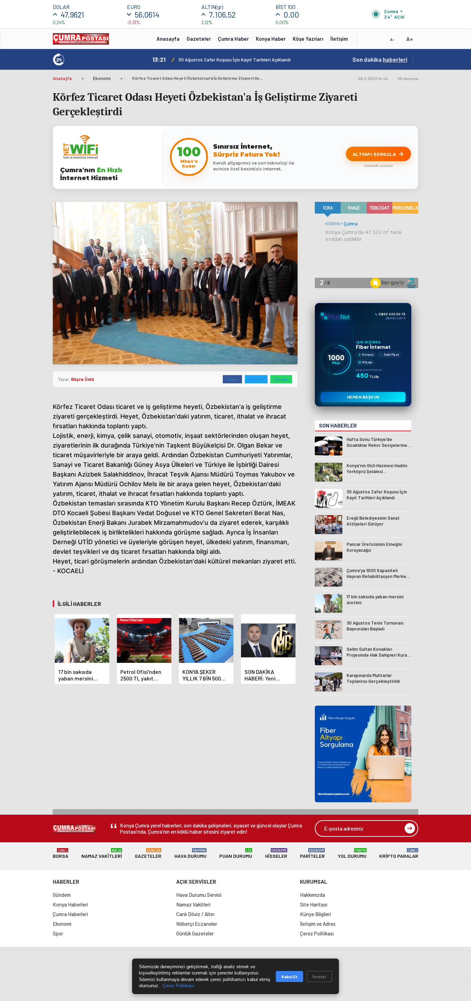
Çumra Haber (233, 39)
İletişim (339, 39)
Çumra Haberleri (70, 914)
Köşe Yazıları (308, 39)
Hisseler (276, 853)
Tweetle (256, 379)
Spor (58, 933)
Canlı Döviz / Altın (195, 914)
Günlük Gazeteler (195, 933)
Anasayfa (168, 39)
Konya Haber (271, 39)
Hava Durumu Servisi (198, 895)
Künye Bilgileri (315, 914)
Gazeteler (199, 39)
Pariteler (312, 853)
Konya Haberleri (70, 904)
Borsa (60, 853)
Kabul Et (289, 976)
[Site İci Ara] (367, 41)
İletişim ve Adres (317, 924)
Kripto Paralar (398, 853)
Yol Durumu (352, 853)
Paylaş (232, 379)
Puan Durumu (235, 853)
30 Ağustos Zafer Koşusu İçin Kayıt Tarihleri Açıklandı (196, 59)
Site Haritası (313, 904)
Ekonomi (102, 78)
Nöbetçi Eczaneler (196, 924)
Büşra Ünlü (82, 379)
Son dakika (379, 59)
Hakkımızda (312, 895)
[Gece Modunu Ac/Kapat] (378, 41)
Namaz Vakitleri (101, 853)
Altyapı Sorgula (374, 154)
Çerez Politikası (317, 933)
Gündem (62, 895)
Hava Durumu (190, 853)
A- (392, 39)
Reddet (319, 976)
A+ (409, 39)
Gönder (281, 379)
